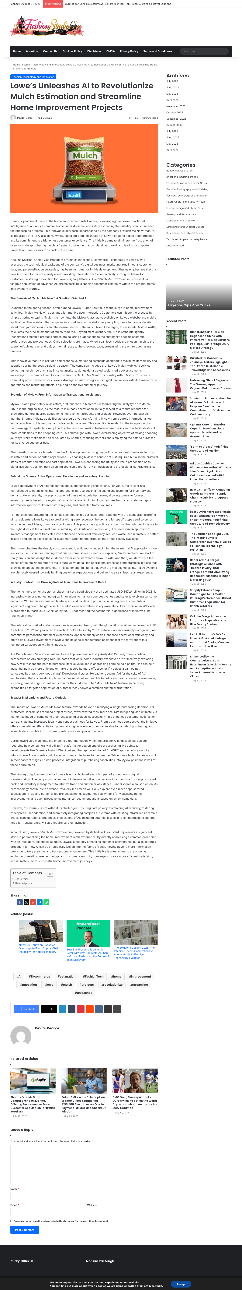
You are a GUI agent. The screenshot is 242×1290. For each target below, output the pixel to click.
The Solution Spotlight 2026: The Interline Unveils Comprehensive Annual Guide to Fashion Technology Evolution (134, 952)
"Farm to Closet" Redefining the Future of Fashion (209, 449)
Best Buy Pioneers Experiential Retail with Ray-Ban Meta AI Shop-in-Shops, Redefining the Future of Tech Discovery (88, 954)
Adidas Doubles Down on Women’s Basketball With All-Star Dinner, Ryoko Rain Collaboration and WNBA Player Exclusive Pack (210, 471)
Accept (181, 1284)
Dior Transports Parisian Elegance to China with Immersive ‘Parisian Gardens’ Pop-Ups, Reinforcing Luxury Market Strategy (210, 340)
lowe (50, 984)
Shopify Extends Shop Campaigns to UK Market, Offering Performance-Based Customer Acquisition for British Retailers (32, 1104)
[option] (199, 289)
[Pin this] (33, 902)
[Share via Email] (108, 1009)
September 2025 (176, 118)
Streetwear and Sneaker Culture (185, 226)
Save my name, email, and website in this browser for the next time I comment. (61, 1221)
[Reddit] (90, 1009)
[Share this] (20, 902)
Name (14, 1188)
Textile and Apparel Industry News (186, 239)
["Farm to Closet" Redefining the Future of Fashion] (176, 452)
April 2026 (172, 99)
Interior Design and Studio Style (185, 208)
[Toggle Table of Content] (48, 873)
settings (157, 1285)
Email (14, 1205)
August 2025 (174, 124)
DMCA (110, 51)
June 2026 (172, 87)
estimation (67, 976)
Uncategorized (175, 245)
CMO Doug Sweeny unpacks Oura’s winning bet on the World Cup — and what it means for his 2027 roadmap (134, 1102)
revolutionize (113, 984)
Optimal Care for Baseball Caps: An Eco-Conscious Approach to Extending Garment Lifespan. (208, 430)
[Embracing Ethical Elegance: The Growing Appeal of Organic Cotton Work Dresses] (176, 385)
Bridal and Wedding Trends (182, 176)
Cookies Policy (72, 51)
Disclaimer (94, 51)
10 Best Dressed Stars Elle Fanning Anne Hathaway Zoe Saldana (197, 303)
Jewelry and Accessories (181, 214)
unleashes (84, 993)
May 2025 (172, 143)
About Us (32, 51)
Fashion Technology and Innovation (43, 64)
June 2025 (172, 137)
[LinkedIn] (62, 1009)
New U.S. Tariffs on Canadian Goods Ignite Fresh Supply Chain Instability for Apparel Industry (39, 948)
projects (87, 984)
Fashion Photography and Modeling (187, 189)
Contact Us (50, 51)
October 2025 (174, 112)
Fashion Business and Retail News (186, 183)
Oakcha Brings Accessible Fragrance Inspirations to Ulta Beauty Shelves (208, 620)
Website (92, 1205)
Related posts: (24, 883)
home (117, 976)
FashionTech (94, 976)
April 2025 (172, 149)
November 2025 (175, 106)
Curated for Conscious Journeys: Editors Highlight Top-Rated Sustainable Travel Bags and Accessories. (126, 3)
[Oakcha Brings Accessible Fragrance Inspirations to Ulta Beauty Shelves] (176, 621)
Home (17, 51)
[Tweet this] (26, 902)
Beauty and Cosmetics (179, 170)
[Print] (117, 1009)
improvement (141, 976)
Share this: (21, 878)
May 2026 (172, 93)
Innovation (29, 984)
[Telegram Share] (40, 902)
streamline (140, 984)
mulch (67, 984)
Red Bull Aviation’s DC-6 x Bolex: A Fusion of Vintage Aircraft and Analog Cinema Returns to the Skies (209, 640)
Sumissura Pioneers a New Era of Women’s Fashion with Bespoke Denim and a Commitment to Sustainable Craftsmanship (210, 406)
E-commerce (40, 976)
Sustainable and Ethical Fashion (185, 232)
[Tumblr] (71, 1009)
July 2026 (172, 81)
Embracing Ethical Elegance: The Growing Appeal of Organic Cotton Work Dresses (211, 384)
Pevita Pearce (25, 117)
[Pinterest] (81, 1009)
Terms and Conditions (157, 51)
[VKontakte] (99, 1009)
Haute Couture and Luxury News (185, 201)
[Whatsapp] (46, 902)
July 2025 (172, 131)
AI (19, 976)
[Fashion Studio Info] (47, 26)
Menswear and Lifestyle (180, 220)
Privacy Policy (129, 51)
